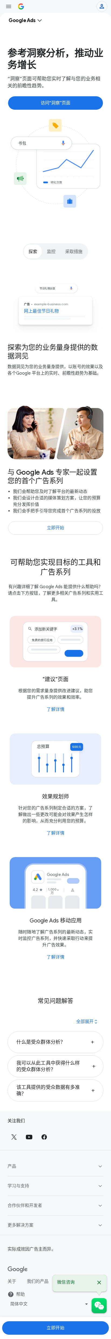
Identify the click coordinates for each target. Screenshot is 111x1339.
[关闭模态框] (99, 1283)
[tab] (33, 251)
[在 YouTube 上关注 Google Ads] (29, 1137)
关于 (12, 1281)
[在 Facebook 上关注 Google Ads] (44, 1137)
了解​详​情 (55, 709)
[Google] (18, 1269)
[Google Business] (21, 6)
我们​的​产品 (37, 1281)
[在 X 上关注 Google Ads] (14, 1137)
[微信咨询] (99, 1305)
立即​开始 (55, 1328)
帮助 (20, 1294)
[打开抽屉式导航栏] (8, 6)
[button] (55, 1042)
